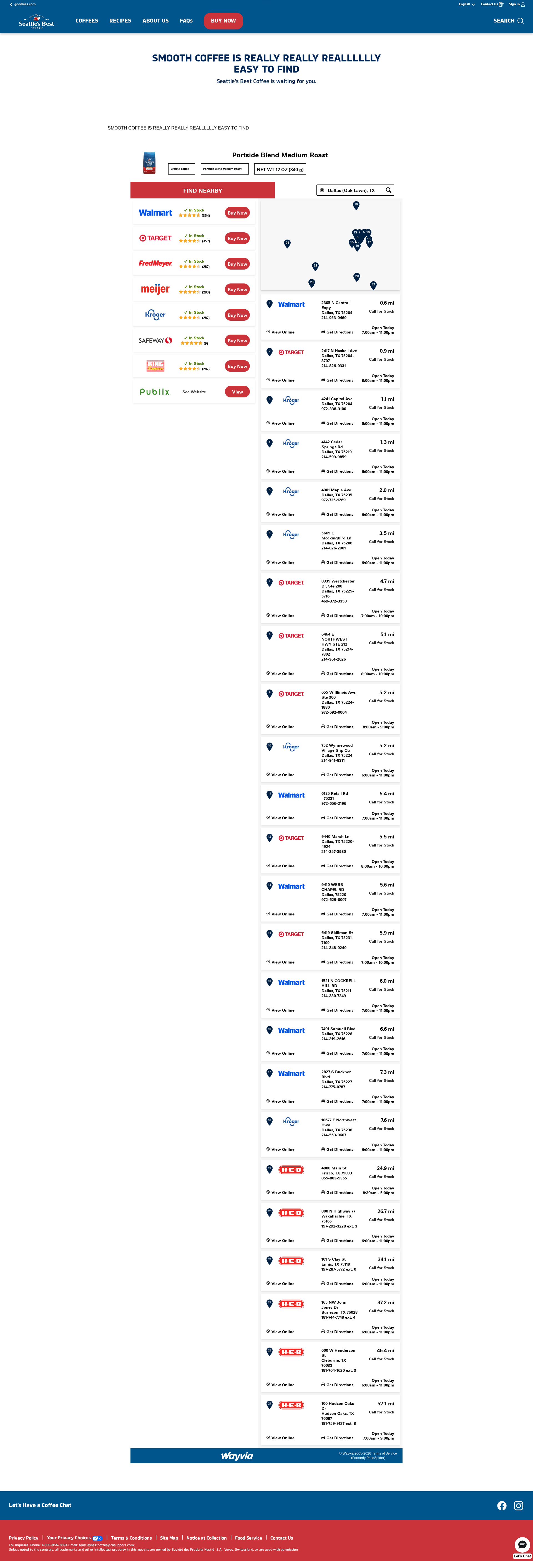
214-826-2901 (333, 547)
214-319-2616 (333, 1038)
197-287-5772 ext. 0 (338, 1268)
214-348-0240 (333, 947)
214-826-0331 (333, 365)
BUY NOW (223, 21)
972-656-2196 (333, 803)
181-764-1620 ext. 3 (338, 1370)
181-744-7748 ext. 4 (338, 1316)
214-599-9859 (333, 456)
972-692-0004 (334, 711)
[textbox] (355, 190)
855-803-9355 (334, 1177)
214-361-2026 (333, 658)
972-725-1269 (333, 499)
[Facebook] (504, 1505)
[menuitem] (87, 21)
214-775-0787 (333, 1086)
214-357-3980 (333, 851)
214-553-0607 (333, 1134)
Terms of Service (384, 1453)
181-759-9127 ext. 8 (338, 1423)
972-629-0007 (333, 899)
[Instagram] (518, 1505)
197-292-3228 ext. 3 (339, 1225)
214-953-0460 (333, 317)
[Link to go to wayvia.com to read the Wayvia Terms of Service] (237, 1454)
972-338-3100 (333, 408)
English (464, 4)
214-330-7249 (333, 995)
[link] (237, 212)
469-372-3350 (334, 600)
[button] (322, 190)
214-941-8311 (333, 760)
